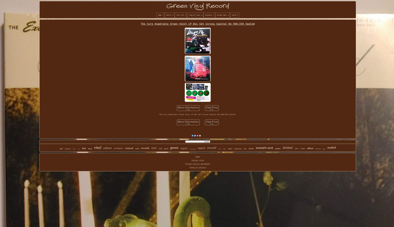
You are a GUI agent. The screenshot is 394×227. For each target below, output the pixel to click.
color (296, 148)
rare (154, 148)
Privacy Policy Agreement (197, 164)
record (211, 148)
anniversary (238, 149)
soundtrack (264, 148)
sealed (331, 147)
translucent (68, 149)
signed (201, 148)
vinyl (97, 148)
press (166, 148)
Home (198, 157)
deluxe (230, 149)
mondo (251, 149)
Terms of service (198, 167)
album (310, 148)
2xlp (160, 148)
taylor (224, 149)
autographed (192, 149)
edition (107, 148)
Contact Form (198, 160)
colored (129, 148)
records (145, 148)
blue (84, 148)
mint (245, 149)
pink (61, 149)
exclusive (118, 148)
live (79, 149)
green (174, 148)
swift (74, 149)
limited (287, 148)
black (90, 149)
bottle (303, 148)
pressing (318, 149)
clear (219, 149)
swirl (137, 148)
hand (324, 149)
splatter (278, 149)
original (183, 148)
